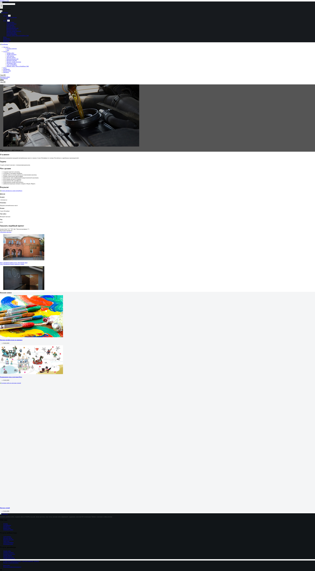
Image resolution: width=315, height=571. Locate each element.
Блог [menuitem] (8, 19)
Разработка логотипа (9, 554)
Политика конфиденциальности (12, 567)
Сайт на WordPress (8, 542)
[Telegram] (1, 80)
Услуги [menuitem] (5, 20)
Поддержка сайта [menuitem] (11, 32)
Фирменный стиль (8, 557)
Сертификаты (7, 525)
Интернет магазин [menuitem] (12, 29)
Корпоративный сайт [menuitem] (12, 28)
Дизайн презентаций (9, 558)
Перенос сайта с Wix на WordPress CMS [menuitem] (18, 35)
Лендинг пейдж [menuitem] (11, 26)
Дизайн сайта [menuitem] (10, 22)
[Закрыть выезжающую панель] (1, 11)
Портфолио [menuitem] (6, 38)
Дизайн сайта (7, 551)
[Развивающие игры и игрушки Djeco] (31, 373)
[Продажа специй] (123, 383)
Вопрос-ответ (7, 528)
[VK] (3, 80)
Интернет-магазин (5, 232)
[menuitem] (9, 16)
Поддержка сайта (8, 544)
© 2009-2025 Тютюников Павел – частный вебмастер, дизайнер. (21, 561)
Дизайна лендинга (8, 552)
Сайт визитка (7, 536)
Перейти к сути (4, 0)
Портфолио (6, 526)
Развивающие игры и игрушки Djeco (11, 377)
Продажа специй (5, 508)
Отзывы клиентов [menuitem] (12, 17)
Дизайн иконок (7, 555)
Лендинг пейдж (7, 538)
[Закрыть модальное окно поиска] (1, 2)
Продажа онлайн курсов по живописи (11, 340)
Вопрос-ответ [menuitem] (7, 40)
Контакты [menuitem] (6, 41)
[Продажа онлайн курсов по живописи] (31, 336)
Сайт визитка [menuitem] (10, 25)
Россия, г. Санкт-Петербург (11, 562)
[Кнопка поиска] (1, 7)
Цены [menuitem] (4, 37)
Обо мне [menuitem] (5, 15)
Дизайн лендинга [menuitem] (11, 23)
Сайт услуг (6, 541)
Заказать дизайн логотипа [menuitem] (14, 31)
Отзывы (5, 523)
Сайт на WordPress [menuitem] (12, 34)
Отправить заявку (5, 77)
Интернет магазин (8, 539)
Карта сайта (6, 565)
